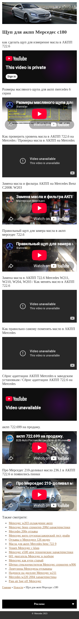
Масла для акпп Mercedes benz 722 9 (32, 543)
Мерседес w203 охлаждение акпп (31, 523)
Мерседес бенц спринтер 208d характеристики (39, 527)
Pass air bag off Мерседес (25, 581)
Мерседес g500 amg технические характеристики (41, 552)
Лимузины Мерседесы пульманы (30, 568)
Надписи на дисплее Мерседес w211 (32, 573)
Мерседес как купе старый (26, 560)
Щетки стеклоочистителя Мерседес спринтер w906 (42, 564)
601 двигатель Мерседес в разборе (31, 556)
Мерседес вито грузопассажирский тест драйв (39, 535)
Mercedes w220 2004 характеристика (32, 577)
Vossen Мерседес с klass (24, 548)
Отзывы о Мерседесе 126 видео (29, 539)
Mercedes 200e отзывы (23, 531)
